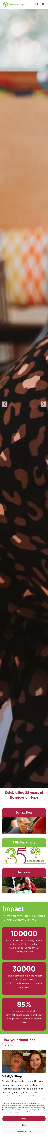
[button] (44, 1099)
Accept (24, 1118)
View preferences (24, 1131)
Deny (24, 1125)
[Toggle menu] (43, 4)
